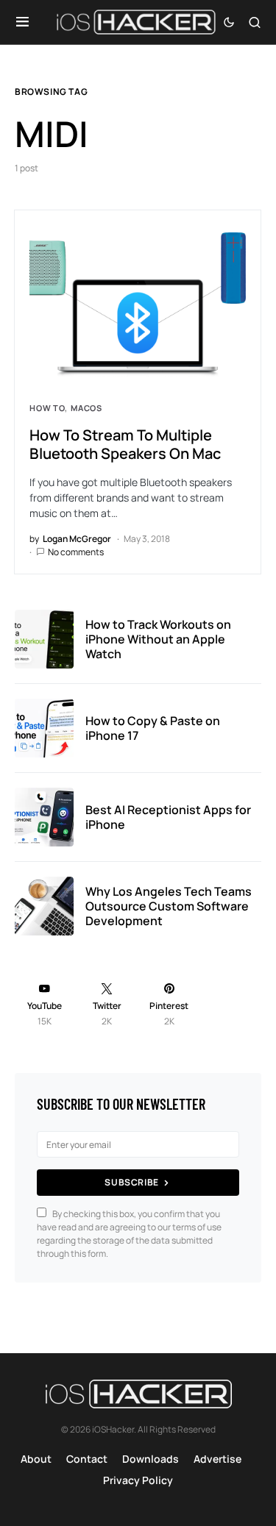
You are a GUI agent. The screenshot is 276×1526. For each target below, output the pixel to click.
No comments (76, 552)
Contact (86, 1459)
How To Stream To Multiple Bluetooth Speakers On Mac (125, 444)
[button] (22, 22)
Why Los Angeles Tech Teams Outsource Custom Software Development (168, 906)
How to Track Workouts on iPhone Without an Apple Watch (158, 639)
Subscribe (131, 1182)
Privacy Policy (138, 1480)
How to (47, 407)
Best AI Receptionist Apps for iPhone (168, 817)
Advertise (217, 1459)
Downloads (150, 1459)
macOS (86, 407)
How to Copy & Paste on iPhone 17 (152, 728)
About (36, 1459)
